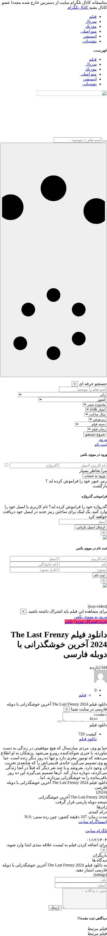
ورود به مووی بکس (90, 616)
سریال (91, 21)
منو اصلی (89, 31)
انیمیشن (90, 36)
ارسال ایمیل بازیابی (91, 527)
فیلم (93, 16)
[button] (53, 50)
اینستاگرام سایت (92, 821)
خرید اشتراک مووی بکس (86, 621)
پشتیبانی (89, 41)
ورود (103, 439)
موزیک (91, 26)
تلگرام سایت (96, 831)
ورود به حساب (94, 476)
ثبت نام (101, 444)
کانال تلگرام (78, 7)
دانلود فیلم (88, 739)
